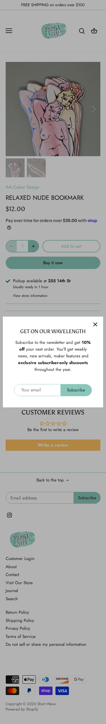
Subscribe (76, 390)
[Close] (95, 324)
